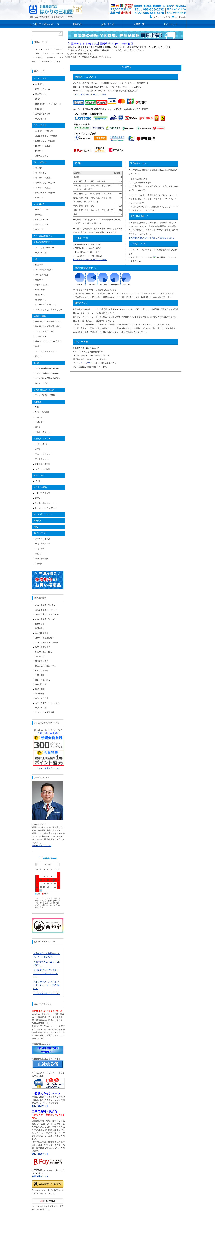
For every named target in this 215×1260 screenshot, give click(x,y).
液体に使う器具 (41, 698)
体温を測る (40, 689)
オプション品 (40, 119)
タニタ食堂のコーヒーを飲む (47, 703)
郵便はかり (40, 229)
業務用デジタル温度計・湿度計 (48, 326)
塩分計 (38, 427)
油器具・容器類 (40, 487)
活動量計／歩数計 (42, 464)
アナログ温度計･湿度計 (45, 331)
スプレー (39, 498)
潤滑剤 (36, 527)
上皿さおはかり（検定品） (46, 136)
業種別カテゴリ (40, 533)
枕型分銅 (39, 265)
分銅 (37, 53)
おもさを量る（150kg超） (46, 619)
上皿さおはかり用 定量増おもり (48, 309)
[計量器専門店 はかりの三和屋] (55, 9)
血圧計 (38, 449)
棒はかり (39, 151)
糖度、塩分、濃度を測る (45, 666)
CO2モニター (41, 336)
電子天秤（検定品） (43, 178)
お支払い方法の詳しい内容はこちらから (90, 94)
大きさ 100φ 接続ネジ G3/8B (47, 378)
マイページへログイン (162, 17)
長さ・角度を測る (42, 680)
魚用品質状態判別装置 (43, 242)
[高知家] (47, 932)
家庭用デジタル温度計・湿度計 (48, 321)
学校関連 (39, 564)
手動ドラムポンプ (42, 493)
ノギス (38, 481)
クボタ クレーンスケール (53, 53)
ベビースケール (41, 224)
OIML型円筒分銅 (42, 275)
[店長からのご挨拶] (47, 818)
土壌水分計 (40, 422)
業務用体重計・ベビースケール (48, 104)
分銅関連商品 (40, 300)
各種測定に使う (41, 684)
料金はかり (40, 109)
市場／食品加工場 (42, 544)
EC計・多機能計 (42, 412)
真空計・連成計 (41, 383)
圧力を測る (40, 694)
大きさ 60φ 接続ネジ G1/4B (47, 368)
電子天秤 (39, 168)
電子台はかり (40, 173)
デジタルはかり (40, 78)
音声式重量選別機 (42, 114)
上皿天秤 (39, 57)
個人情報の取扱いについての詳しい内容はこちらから (151, 238)
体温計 (38, 346)
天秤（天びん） (40, 162)
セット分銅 (40, 289)
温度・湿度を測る (42, 647)
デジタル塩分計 (41, 444)
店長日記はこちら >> (41, 845)
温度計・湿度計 (40, 316)
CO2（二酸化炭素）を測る (46, 642)
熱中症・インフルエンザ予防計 (48, 341)
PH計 (37, 407)
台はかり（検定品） (43, 146)
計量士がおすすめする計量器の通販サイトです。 (51, 17)
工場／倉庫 (40, 549)
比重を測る (40, 675)
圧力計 (36, 363)
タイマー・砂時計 (42, 469)
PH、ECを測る (41, 670)
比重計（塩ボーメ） (43, 432)
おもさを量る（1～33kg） (46, 610)
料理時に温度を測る (43, 652)
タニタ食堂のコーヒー (43, 514)
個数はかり (40, 197)
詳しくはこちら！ (40, 1154)
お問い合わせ (107, 24)
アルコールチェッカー (44, 454)
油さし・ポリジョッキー (45, 503)
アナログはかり (40, 125)
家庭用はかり (39, 204)
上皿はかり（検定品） (44, 131)
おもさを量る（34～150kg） (47, 614)
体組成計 (39, 214)
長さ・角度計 (39, 475)
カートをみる (180, 17)
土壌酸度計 (40, 417)
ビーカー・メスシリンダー (46, 508)
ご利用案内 (76, 24)
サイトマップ (170, 24)
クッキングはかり (42, 209)
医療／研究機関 (41, 559)
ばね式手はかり (41, 156)
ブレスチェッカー (42, 459)
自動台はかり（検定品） (45, 141)
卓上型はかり (40, 94)
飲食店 (38, 553)
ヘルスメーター (41, 220)
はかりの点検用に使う (44, 638)
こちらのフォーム (88, 363)
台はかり (39, 99)
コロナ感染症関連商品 (43, 236)
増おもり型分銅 (41, 285)
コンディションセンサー (45, 351)
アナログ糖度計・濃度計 (45, 395)
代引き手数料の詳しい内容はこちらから (90, 260)
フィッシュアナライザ (50, 61)
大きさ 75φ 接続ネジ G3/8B (47, 373)
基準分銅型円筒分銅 (43, 270)
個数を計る (40, 624)
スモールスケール (42, 89)
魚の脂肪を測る (41, 633)
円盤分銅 (39, 280)
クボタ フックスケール (53, 49)
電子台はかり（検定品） (45, 182)
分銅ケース (40, 294)
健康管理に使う (41, 661)
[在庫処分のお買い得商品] (47, 588)
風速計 (38, 356)
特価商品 (37, 521)
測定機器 (37, 402)
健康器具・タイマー (42, 438)
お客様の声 (138, 24)
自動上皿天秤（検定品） (45, 193)
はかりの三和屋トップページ (44, 24)
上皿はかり (51, 57)
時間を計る (40, 656)
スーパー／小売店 (42, 539)
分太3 (37, 49)
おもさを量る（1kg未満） (46, 605)
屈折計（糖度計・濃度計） (45, 390)
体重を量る (40, 628)
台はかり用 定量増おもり (45, 304)
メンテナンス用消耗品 (44, 712)
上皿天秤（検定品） (43, 188)
